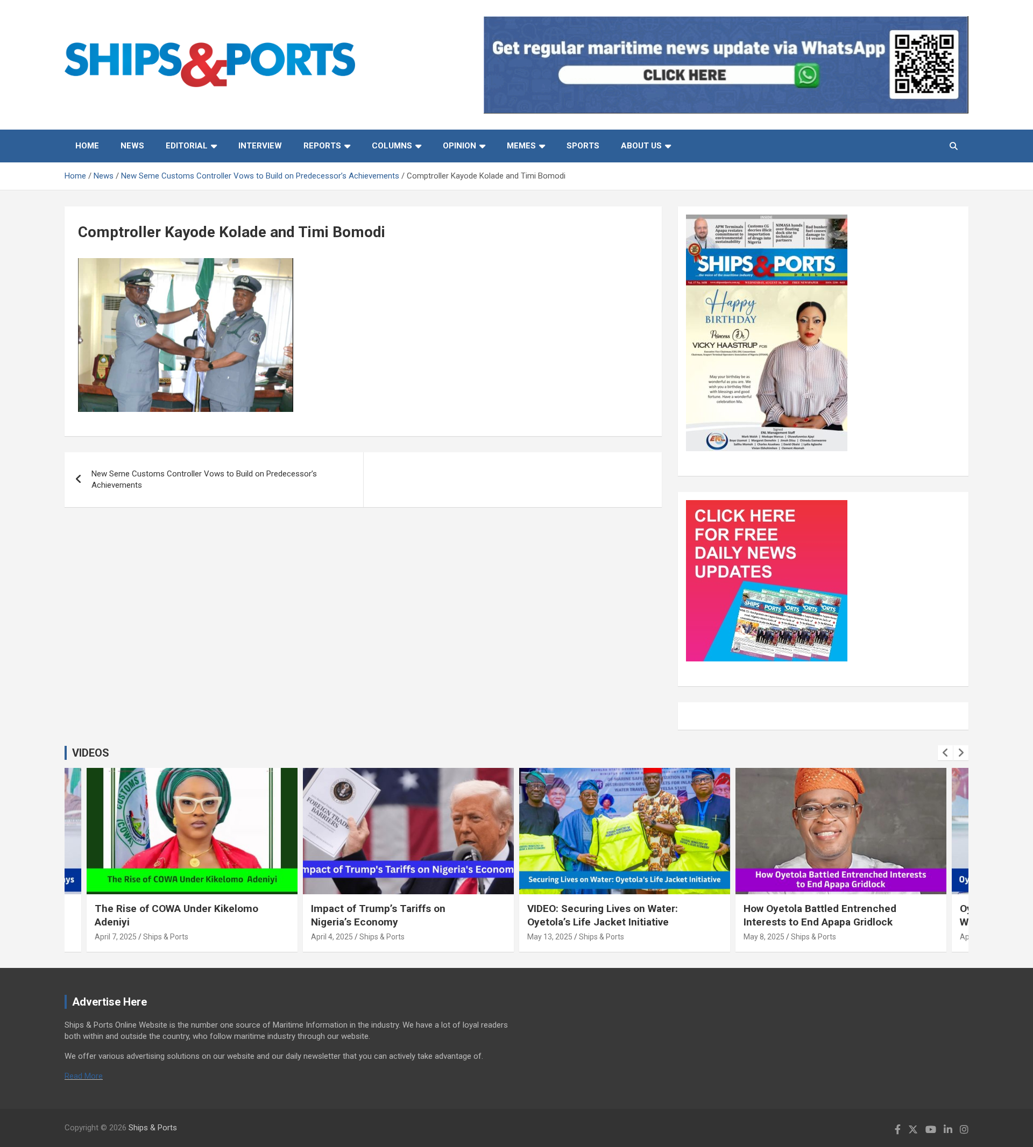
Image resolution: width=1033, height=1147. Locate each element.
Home (87, 146)
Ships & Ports (165, 936)
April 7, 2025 (116, 936)
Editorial (187, 146)
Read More (84, 1076)
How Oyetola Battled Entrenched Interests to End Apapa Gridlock (820, 915)
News (132, 146)
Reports (322, 146)
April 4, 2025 (332, 936)
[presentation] (945, 752)
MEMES (521, 146)
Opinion (459, 146)
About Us (641, 146)
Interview (260, 146)
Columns (392, 146)
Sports (583, 146)
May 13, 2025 (549, 936)
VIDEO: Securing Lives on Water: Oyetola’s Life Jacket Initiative (602, 915)
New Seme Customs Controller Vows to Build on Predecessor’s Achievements (204, 479)
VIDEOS (90, 752)
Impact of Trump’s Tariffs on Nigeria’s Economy (378, 915)
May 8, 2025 (764, 936)
